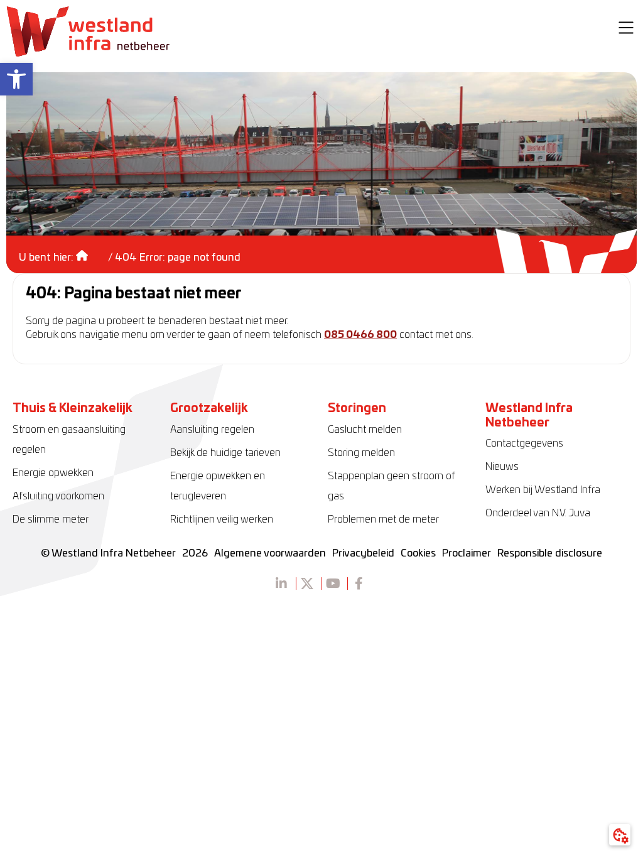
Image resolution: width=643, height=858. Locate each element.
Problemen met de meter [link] (383, 519)
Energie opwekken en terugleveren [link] (217, 486)
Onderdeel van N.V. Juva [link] (537, 513)
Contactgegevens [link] (524, 443)
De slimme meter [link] (51, 519)
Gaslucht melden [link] (365, 430)
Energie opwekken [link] (53, 473)
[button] (626, 29)
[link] (16, 79)
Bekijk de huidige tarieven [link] (225, 453)
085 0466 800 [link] (360, 335)
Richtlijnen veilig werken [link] (221, 519)
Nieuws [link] (502, 467)
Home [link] (90, 251)
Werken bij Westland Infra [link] (542, 490)
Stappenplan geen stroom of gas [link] (391, 486)
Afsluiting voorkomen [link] (58, 496)
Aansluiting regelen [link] (212, 430)
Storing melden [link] (361, 453)
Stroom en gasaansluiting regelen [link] (69, 440)
